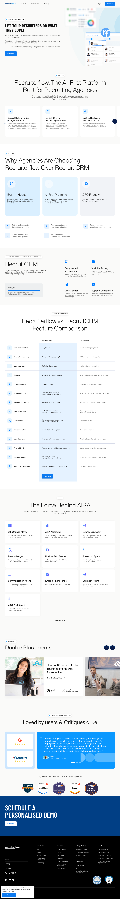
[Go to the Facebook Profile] (13, 876)
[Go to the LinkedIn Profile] (6, 876)
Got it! (9, 895)
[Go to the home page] (10, 4)
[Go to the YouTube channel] (10, 876)
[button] (24, 4)
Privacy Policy (10, 891)
